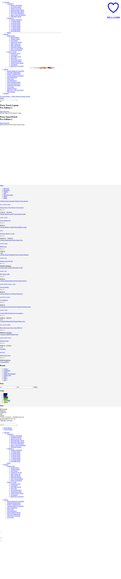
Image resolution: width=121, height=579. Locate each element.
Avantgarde (7, 370)
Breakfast (2, 352)
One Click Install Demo (13, 84)
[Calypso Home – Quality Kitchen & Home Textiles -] (15, 96)
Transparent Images (16, 61)
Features (6, 69)
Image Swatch (16, 50)
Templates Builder (14, 72)
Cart (1, 414)
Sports (5, 198)
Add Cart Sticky (17, 48)
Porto (5, 377)
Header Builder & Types (15, 71)
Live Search (10, 87)
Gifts (5, 193)
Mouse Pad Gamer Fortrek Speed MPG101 (11, 328)
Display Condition (14, 74)
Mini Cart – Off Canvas (15, 90)
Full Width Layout (16, 56)
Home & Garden (8, 195)
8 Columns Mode (15, 29)
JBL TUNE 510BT (5, 274)
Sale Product (14, 40)
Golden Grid (7, 375)
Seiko (5, 378)
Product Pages (11, 36)
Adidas (6, 369)
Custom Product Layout (15, 76)
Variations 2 (10, 18)
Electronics (7, 190)
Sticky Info (14, 58)
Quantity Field (16, 20)
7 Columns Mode (15, 28)
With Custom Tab (15, 44)
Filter (35, 387)
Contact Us (3, 412)
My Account (3, 409)
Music (5, 196)
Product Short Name (5, 355)
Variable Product (15, 39)
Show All (6, 188)
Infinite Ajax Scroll (16, 8)
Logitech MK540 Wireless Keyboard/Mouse (11, 313)
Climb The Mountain (9, 374)
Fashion (6, 191)
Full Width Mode (15, 31)
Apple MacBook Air (5, 220)
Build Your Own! (17, 66)
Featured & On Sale (16, 42)
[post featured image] (14, 201)
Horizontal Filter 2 (17, 12)
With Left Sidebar (16, 45)
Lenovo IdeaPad (4, 287)
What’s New (10, 79)
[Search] (17, 100)
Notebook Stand (4, 341)
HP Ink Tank (3, 246)
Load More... (5, 362)
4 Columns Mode (15, 23)
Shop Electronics (4, 111)
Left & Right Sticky (16, 60)
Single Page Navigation (13, 85)
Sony (5, 380)
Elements (6, 93)
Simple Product (15, 37)
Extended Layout (15, 53)
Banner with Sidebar (16, 5)
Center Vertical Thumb (17, 63)
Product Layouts (11, 52)
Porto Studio (12, 77)
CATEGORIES (8, 429)
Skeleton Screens (12, 88)
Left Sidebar (14, 64)
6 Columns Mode (15, 26)
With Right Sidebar (16, 16)
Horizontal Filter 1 (17, 10)
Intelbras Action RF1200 (6, 261)
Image (9, 32)
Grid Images (14, 55)
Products (6, 34)
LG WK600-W (4, 300)
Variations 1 (10, 4)
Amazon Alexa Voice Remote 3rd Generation (12, 207)
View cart (3, 420)
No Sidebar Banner (16, 7)
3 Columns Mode (15, 21)
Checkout (9, 420)
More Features (11, 92)
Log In (2, 415)
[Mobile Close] (1, 423)
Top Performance (12, 80)
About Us (2, 410)
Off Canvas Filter (17, 13)
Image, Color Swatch (18, 15)
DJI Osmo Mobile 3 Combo (7, 233)
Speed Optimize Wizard (13, 82)
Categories (6, 2)
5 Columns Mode (15, 24)
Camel (5, 372)
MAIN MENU (8, 428)
